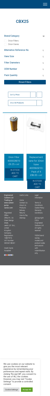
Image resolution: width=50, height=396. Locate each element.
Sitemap (22, 218)
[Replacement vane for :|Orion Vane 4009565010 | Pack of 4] (36, 131)
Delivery (22, 210)
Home (21, 200)
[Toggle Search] (35, 4)
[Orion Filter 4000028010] (13, 131)
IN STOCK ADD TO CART (15, 173)
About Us (22, 205)
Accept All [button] (27, 390)
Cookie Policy (39, 208)
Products (22, 208)
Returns (22, 213)
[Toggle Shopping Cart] (27, 4)
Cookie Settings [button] (11, 390)
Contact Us (23, 203)
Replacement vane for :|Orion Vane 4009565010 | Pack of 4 (36, 164)
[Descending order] (39, 95)
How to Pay (23, 215)
